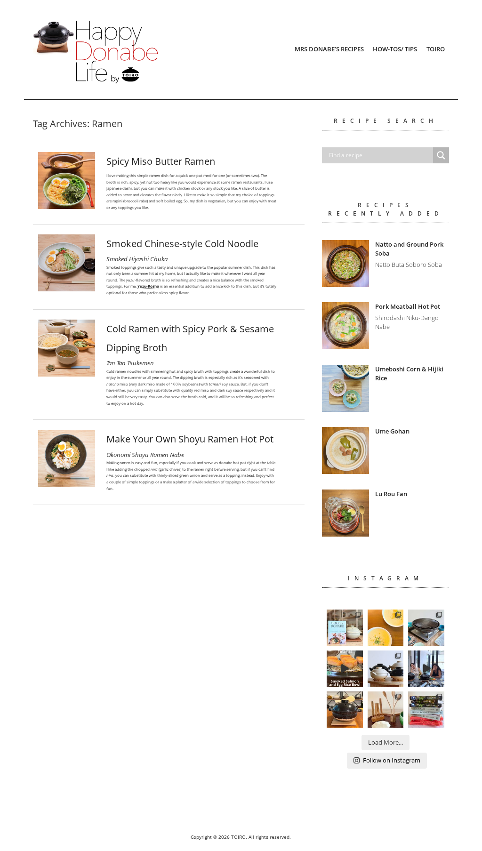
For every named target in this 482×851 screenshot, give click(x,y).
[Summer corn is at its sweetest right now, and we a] (386, 628)
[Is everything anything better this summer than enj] (426, 668)
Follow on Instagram (391, 760)
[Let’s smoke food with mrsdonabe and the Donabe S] (345, 668)
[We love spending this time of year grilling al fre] (426, 628)
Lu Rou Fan (391, 494)
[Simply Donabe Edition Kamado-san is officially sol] (345, 628)
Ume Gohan (392, 431)
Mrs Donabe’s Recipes (329, 49)
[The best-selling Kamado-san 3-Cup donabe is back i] (345, 709)
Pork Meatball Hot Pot (407, 306)
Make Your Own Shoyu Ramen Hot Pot (189, 439)
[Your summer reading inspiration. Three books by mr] (426, 709)
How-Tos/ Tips (395, 49)
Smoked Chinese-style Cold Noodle (182, 243)
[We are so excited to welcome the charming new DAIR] (386, 709)
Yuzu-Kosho (148, 286)
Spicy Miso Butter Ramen (160, 161)
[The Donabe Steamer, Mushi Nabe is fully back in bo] (386, 668)
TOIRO (435, 49)
